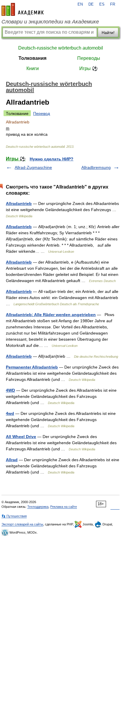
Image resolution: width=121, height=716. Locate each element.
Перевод (41, 113)
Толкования (32, 58)
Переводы (88, 58)
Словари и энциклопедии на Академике (50, 22)
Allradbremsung (96, 167)
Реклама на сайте (63, 506)
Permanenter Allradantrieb (32, 367)
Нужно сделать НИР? (51, 159)
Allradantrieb (19, 203)
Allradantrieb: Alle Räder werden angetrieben (51, 314)
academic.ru (22, 9)
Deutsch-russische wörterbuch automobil (60, 47)
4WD (10, 390)
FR (112, 4)
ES (102, 4)
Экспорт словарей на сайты (22, 524)
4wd (10, 413)
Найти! (108, 32)
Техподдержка (37, 506)
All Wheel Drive (21, 436)
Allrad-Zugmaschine (33, 167)
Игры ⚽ (88, 68)
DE (91, 4)
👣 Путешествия (14, 516)
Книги (32, 68)
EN (80, 4)
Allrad (12, 459)
